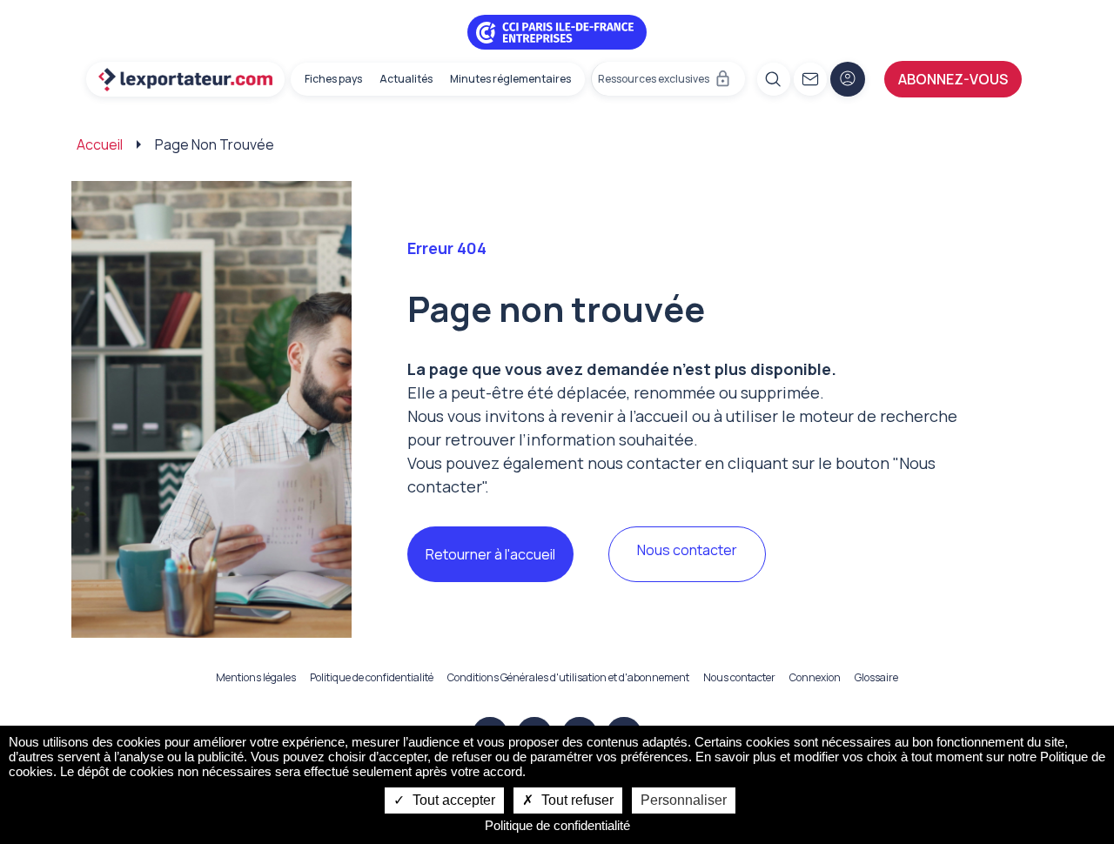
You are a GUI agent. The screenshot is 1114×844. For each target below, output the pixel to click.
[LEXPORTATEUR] (185, 78)
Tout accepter (452, 800)
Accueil (100, 144)
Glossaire (876, 677)
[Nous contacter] (810, 79)
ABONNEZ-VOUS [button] (953, 79)
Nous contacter (687, 549)
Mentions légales (256, 677)
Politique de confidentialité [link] (557, 825)
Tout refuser (576, 800)
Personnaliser (684, 800)
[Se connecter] (847, 79)
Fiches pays (333, 78)
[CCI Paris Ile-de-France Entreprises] (557, 30)
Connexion (815, 677)
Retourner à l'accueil (490, 554)
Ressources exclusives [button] (653, 78)
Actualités (406, 78)
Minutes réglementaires (510, 78)
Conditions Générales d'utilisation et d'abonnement (568, 677)
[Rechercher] (773, 79)
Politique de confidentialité (371, 677)
